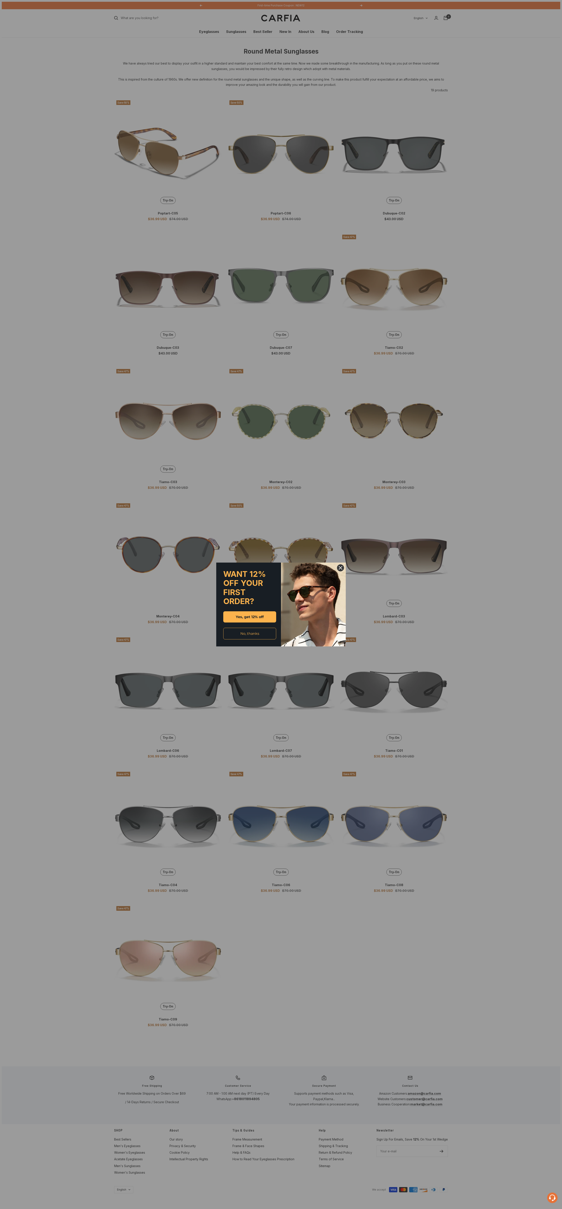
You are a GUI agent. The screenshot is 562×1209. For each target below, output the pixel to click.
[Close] (340, 568)
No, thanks (249, 633)
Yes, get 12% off (250, 617)
